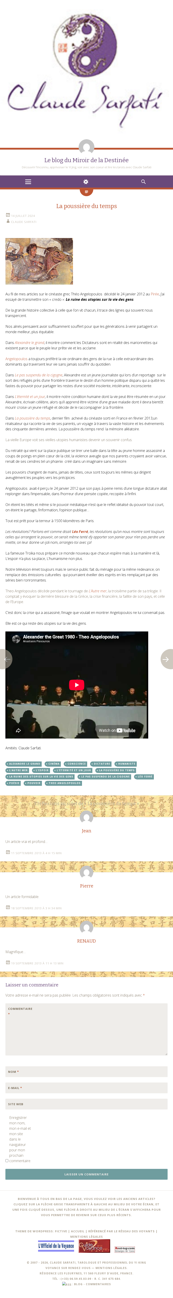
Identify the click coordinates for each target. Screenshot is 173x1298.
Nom (13, 1072)
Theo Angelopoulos (65, 783)
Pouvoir (34, 783)
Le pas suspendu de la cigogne (105, 776)
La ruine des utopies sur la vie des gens (41, 776)
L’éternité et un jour (30, 396)
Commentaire (17, 1011)
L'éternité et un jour (74, 770)
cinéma (53, 763)
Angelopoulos (16, 358)
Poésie (14, 783)
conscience (77, 763)
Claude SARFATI (23, 222)
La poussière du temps (117, 770)
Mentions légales (86, 1237)
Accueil (77, 1231)
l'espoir (42, 770)
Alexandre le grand (24, 763)
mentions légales (111, 1268)
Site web (15, 1104)
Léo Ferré (145, 776)
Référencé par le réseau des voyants (121, 1231)
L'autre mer (18, 770)
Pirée (155, 294)
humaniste (126, 763)
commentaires (98, 1284)
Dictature (102, 763)
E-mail (15, 1088)
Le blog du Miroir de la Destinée (86, 160)
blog (78, 1284)
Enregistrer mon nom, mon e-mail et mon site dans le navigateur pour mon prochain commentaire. (20, 1139)
